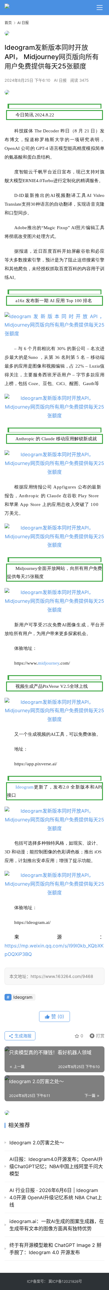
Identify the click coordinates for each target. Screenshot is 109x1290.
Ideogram (24, 787)
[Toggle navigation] (99, 7)
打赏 (95, 1034)
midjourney (48, 663)
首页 (8, 23)
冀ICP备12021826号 (65, 1281)
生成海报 (22, 1035)
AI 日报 (60, 80)
